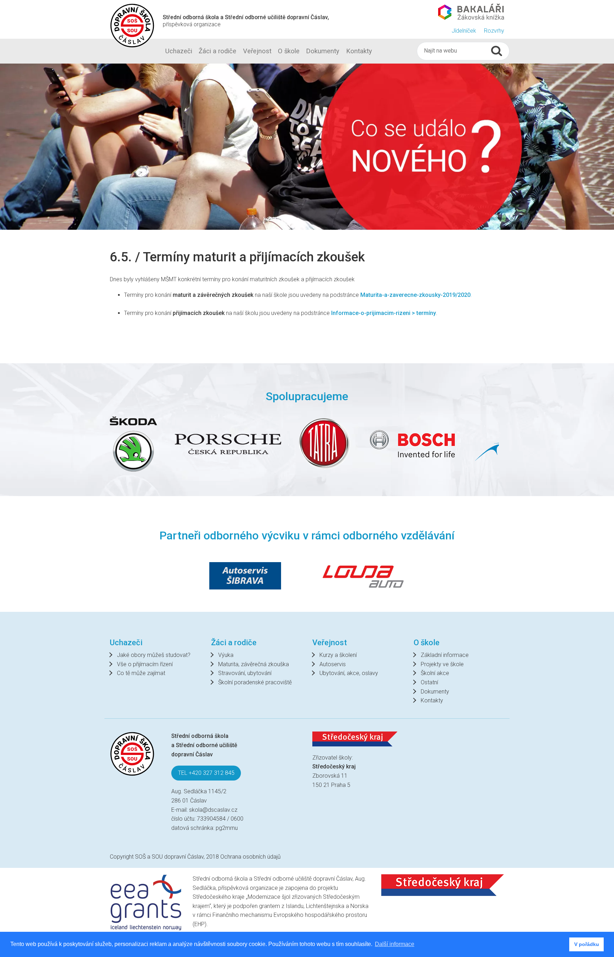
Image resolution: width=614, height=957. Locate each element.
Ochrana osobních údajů (250, 856)
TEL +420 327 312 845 (206, 773)
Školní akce (435, 673)
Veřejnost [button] (257, 51)
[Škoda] (133, 444)
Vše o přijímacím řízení (145, 664)
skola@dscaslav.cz (213, 809)
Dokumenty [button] (322, 51)
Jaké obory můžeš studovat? (153, 655)
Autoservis (332, 664)
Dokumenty (435, 691)
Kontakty (432, 700)
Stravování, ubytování (244, 673)
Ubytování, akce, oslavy (348, 673)
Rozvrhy (494, 30)
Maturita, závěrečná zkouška (253, 664)
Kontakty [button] (359, 51)
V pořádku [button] (586, 944)
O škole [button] (289, 51)
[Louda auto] (363, 575)
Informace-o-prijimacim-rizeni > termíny (383, 313)
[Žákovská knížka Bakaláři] (471, 11)
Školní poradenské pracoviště (255, 682)
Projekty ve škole (442, 664)
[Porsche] (228, 444)
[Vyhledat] (496, 51)
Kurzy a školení (338, 655)
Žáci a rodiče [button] (217, 51)
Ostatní (429, 682)
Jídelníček (464, 30)
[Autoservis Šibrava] (245, 575)
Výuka (225, 655)
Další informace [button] (394, 944)
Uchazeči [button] (178, 51)
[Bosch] (412, 444)
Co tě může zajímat (141, 673)
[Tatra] (324, 443)
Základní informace (445, 655)
